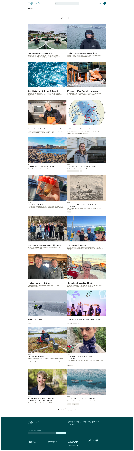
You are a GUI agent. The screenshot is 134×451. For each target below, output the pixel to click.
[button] (55, 409)
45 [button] (75, 409)
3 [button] (64, 409)
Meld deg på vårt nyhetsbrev (34, 430)
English (100, 3)
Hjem (29, 8)
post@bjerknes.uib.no (52, 441)
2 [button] (61, 409)
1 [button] (58, 409)
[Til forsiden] (40, 3)
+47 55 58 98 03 (51, 442)
